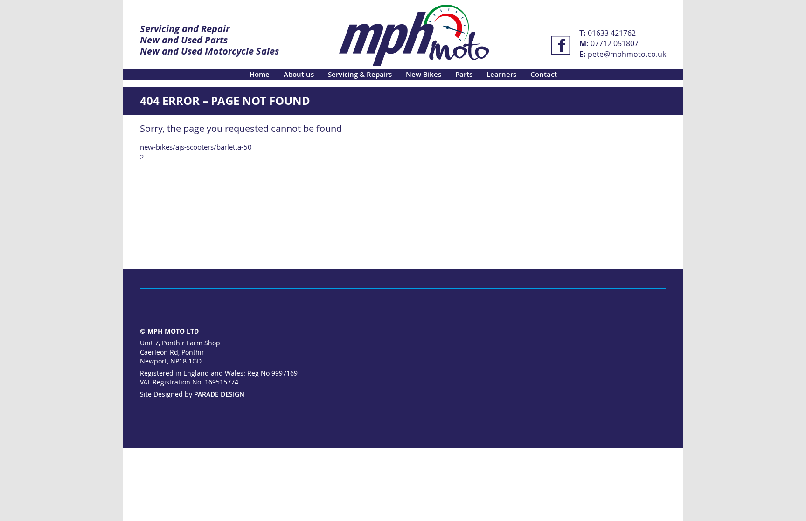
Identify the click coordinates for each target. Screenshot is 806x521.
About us (299, 74)
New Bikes (423, 74)
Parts (463, 74)
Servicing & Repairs (360, 74)
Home (260, 74)
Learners (501, 74)
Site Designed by (192, 394)
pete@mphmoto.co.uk (627, 54)
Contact (543, 74)
